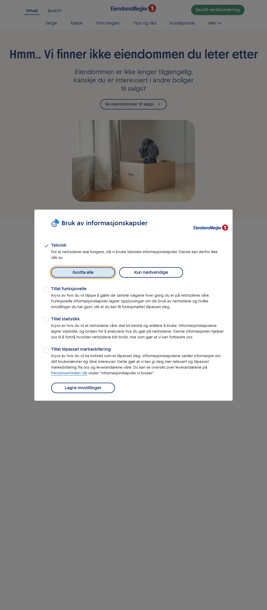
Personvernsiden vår (69, 373)
